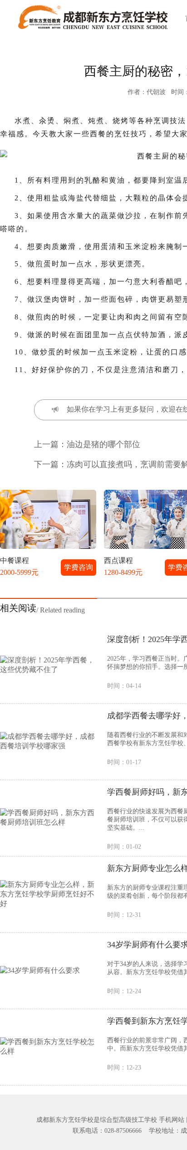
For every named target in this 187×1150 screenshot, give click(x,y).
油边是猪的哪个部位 (103, 444)
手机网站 (171, 1119)
